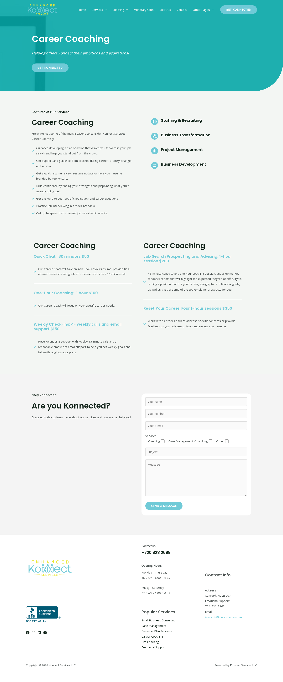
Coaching (118, 10)
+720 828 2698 (156, 552)
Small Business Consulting (158, 620)
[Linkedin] (39, 632)
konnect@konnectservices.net (225, 617)
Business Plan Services (157, 631)
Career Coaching (152, 636)
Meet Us (165, 10)
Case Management (154, 626)
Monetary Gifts (144, 10)
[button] (238, 9)
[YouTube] (45, 632)
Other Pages (201, 10)
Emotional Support (154, 647)
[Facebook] (27, 632)
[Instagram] (33, 632)
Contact (182, 10)
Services (97, 10)
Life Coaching (150, 642)
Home (82, 10)
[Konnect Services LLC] (42, 9)
